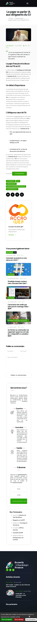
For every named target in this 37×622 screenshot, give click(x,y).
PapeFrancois (12, 189)
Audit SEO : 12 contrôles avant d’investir (21, 595)
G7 (18, 181)
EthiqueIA (10, 181)
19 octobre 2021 (12, 302)
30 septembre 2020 (13, 278)
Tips (14, 323)
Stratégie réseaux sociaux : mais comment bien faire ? (17, 283)
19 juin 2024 (18, 45)
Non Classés (9, 582)
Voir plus (11, 235)
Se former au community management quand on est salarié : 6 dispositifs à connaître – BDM (18, 333)
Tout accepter (7, 619)
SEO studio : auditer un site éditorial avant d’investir (18, 585)
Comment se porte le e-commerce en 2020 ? (16, 259)
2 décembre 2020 (11, 255)
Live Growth (10, 45)
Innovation (11, 183)
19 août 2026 (17, 582)
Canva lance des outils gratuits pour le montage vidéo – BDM (18, 307)
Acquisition (11, 320)
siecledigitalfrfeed (19, 174)
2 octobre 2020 (12, 327)
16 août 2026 (27, 591)
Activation (17, 320)
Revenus (10, 323)
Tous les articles (19, 18)
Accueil (11, 18)
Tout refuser (19, 619)
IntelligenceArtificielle (16, 186)
